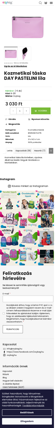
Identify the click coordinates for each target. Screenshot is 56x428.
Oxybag (16, 96)
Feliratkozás (12, 329)
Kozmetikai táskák (36, 130)
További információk (33, 405)
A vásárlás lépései (11, 384)
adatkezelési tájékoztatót (26, 316)
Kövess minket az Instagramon (30, 186)
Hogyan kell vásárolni (12, 380)
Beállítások (27, 412)
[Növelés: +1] (26, 111)
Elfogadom (27, 421)
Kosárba (42, 110)
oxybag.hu (12, 355)
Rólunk (6, 374)
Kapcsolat (7, 371)
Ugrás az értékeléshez (15, 66)
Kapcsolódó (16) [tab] (23, 150)
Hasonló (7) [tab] (39, 150)
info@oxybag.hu (14, 348)
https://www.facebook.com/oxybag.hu (25, 351)
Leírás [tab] (10, 150)
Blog (5, 377)
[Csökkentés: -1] (13, 111)
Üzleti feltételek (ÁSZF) (13, 387)
